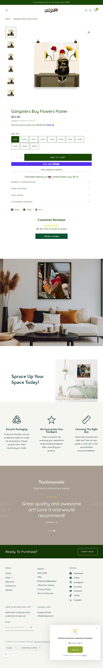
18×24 (25, 146)
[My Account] (90, 10)
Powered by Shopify (42, 641)
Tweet (29, 210)
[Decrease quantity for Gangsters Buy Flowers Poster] (13, 157)
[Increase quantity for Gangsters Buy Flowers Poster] (21, 157)
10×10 (24, 139)
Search (40, 568)
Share (17, 210)
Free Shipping (19, 189)
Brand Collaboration (46, 581)
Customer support (22, 202)
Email (7, 622)
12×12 (33, 139)
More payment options (51, 169)
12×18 (52, 139)
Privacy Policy (44, 589)
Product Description (23, 182)
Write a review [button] (51, 236)
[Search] (86, 10)
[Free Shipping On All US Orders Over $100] (51, 2)
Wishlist (8, 590)
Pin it (41, 210)
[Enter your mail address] (30, 627)
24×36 (34, 146)
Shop (7, 577)
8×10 (15, 139)
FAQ (39, 577)
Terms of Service (45, 593)
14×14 (61, 139)
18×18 (15, 146)
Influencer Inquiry (45, 585)
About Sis (9, 581)
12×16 (43, 139)
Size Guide (17, 195)
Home (7, 19)
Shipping (14, 121)
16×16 (70, 139)
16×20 (79, 139)
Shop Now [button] (88, 552)
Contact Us (10, 586)
